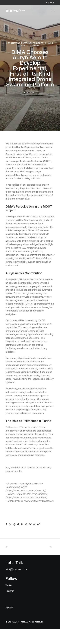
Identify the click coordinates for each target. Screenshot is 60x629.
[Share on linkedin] (22, 524)
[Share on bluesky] (30, 524)
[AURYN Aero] (15, 11)
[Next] (44, 546)
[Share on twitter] (10, 524)
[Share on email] (38, 524)
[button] (53, 11)
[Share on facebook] (6, 524)
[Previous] (15, 546)
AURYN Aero (30, 92)
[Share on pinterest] (18, 524)
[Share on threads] (14, 524)
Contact (50, 2)
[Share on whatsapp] (26, 524)
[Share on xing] (34, 524)
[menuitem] (50, 2)
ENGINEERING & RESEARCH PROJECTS (25, 43)
